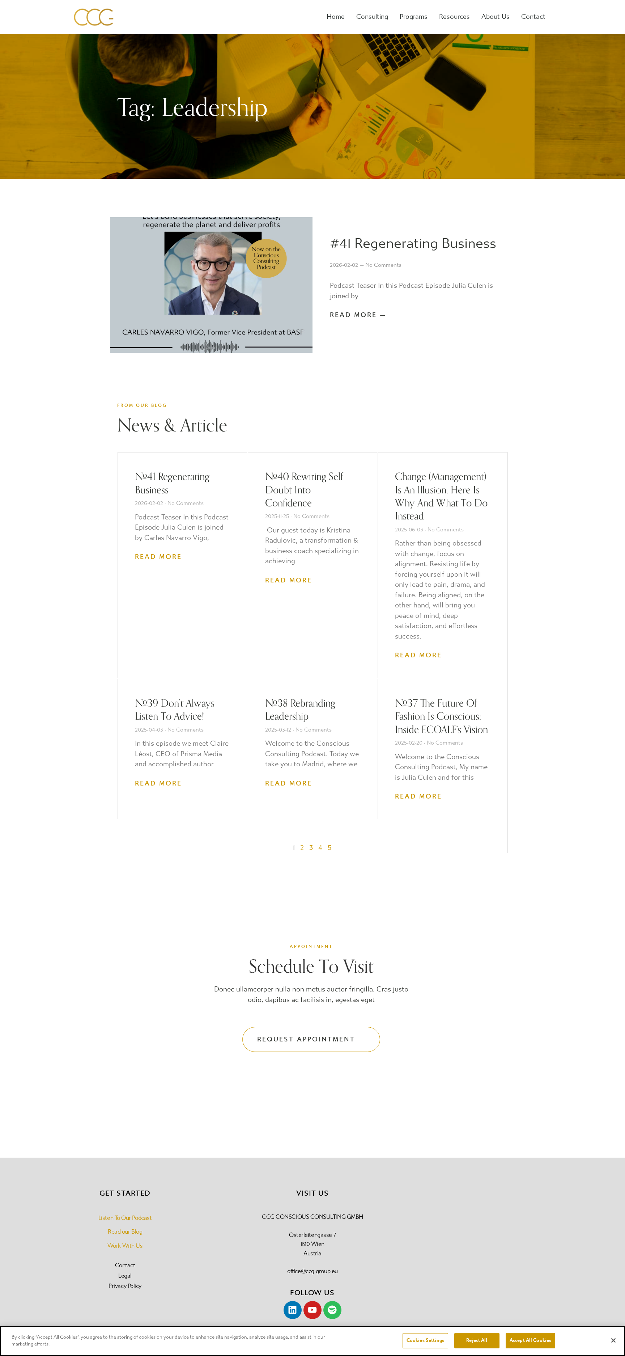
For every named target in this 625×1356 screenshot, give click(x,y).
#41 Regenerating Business (413, 243)
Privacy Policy (125, 1286)
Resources (454, 17)
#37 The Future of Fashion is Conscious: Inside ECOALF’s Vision (441, 715)
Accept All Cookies (530, 1340)
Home (336, 17)
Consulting (372, 17)
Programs (414, 17)
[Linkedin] (293, 1310)
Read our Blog (125, 1231)
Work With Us (125, 1245)
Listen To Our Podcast (125, 1217)
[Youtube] (312, 1310)
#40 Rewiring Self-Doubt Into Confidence (305, 489)
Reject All (476, 1340)
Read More (158, 557)
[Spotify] (332, 1310)
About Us (495, 17)
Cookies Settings (425, 1340)
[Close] (613, 1340)
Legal (125, 1275)
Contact (533, 17)
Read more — (358, 315)
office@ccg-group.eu (312, 1271)
